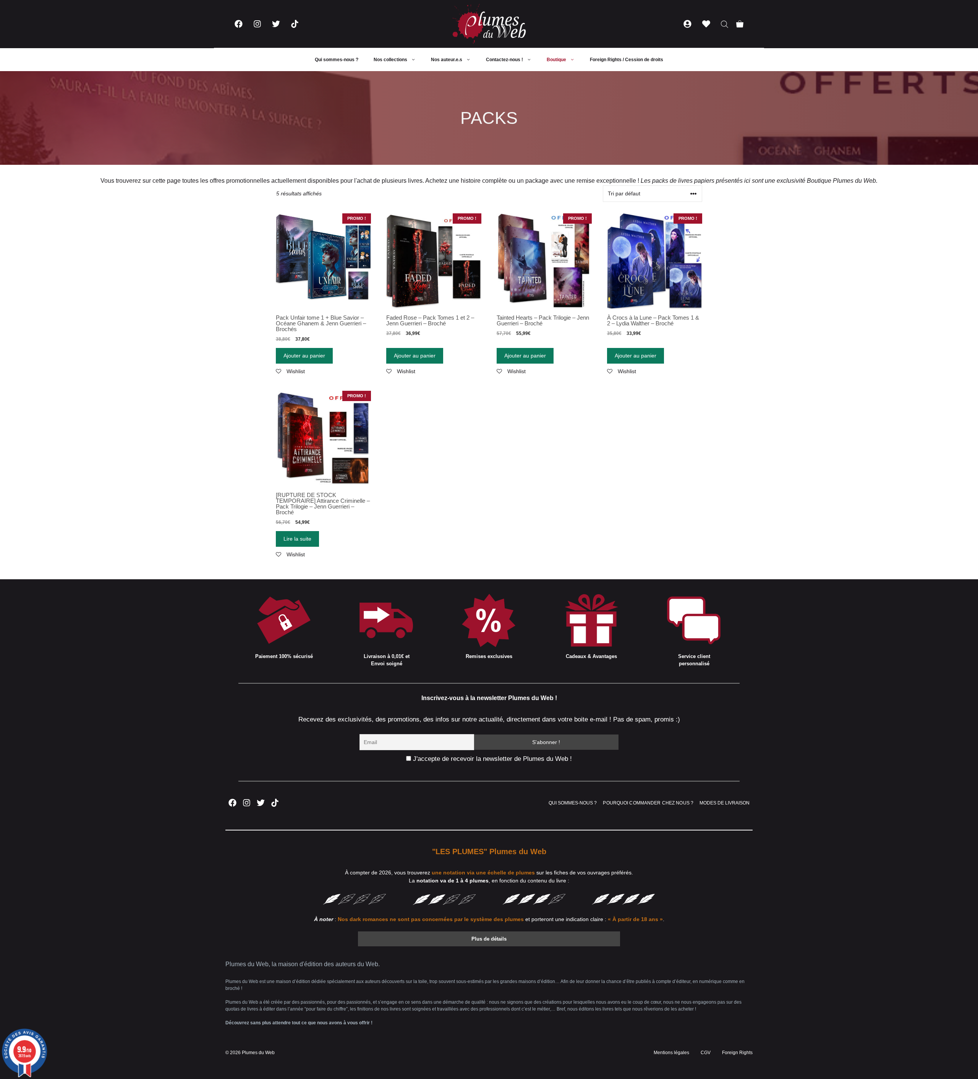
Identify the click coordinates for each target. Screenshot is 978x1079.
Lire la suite (297, 539)
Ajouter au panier (304, 356)
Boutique (556, 59)
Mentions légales (671, 1052)
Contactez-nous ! (504, 59)
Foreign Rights (737, 1052)
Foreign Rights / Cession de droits (626, 59)
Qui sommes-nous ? (336, 59)
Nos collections (390, 59)
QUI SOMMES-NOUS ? (573, 803)
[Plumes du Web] (489, 24)
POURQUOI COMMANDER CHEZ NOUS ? (648, 803)
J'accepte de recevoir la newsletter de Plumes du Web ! (491, 758)
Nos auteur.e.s (446, 59)
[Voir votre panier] (740, 24)
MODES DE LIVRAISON (724, 803)
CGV (706, 1052)
